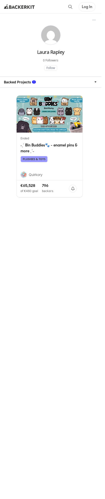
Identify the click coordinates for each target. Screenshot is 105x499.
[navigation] (50, 82)
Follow (50, 68)
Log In (87, 7)
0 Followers (50, 60)
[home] (19, 7)
